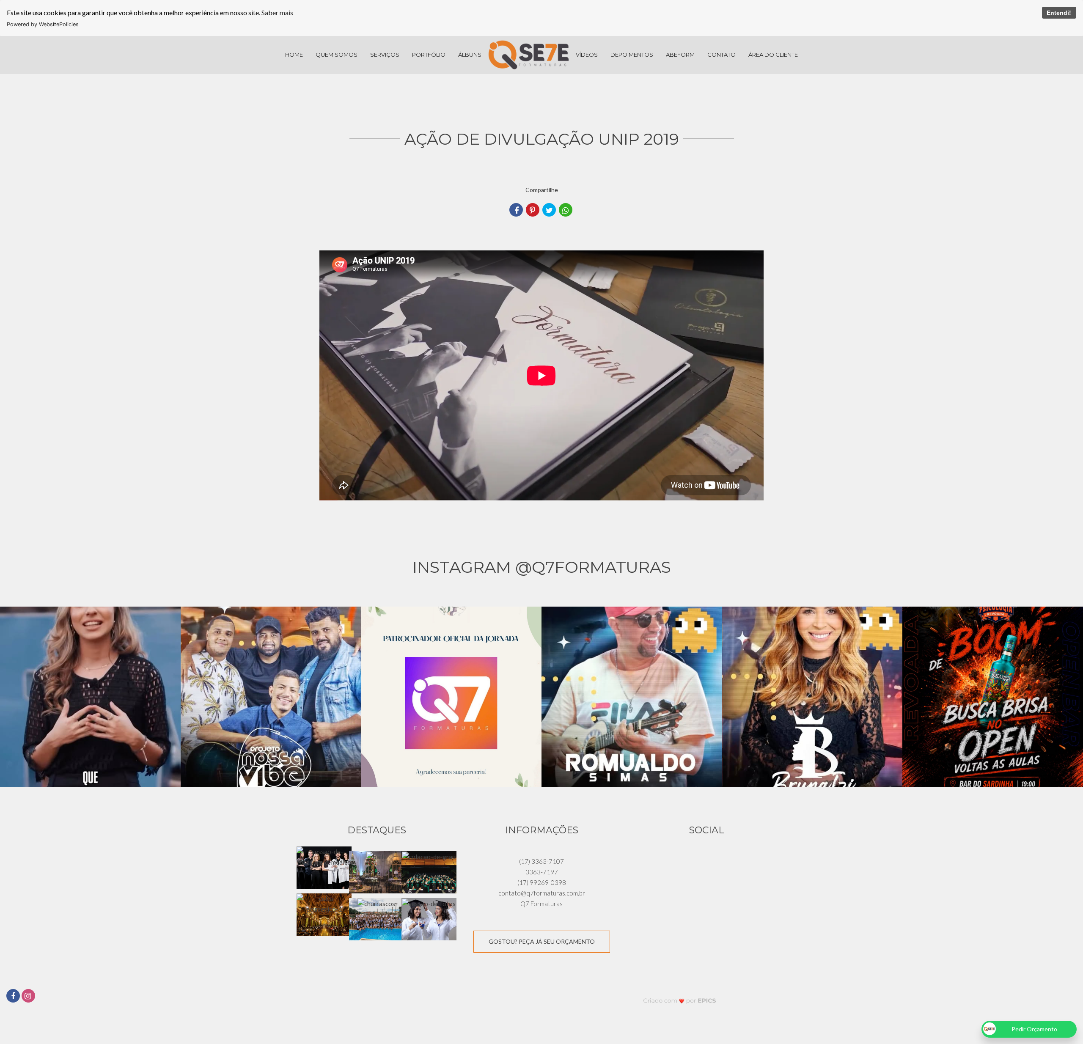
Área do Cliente (773, 54)
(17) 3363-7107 (541, 861)
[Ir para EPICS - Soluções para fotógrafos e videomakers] (679, 1000)
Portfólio (428, 54)
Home (294, 54)
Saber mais (277, 12)
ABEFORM (680, 54)
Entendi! (1059, 12)
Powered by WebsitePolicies (43, 24)
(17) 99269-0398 (541, 882)
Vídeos (587, 54)
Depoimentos (631, 54)
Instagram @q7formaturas (541, 567)
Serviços (384, 54)
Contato (721, 54)
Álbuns (469, 54)
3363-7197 (541, 872)
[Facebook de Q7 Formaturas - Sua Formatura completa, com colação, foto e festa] (14, 995)
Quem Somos (336, 54)
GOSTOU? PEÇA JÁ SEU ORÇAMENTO (542, 941)
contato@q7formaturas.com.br (541, 893)
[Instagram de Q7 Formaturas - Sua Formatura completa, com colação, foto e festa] (29, 995)
